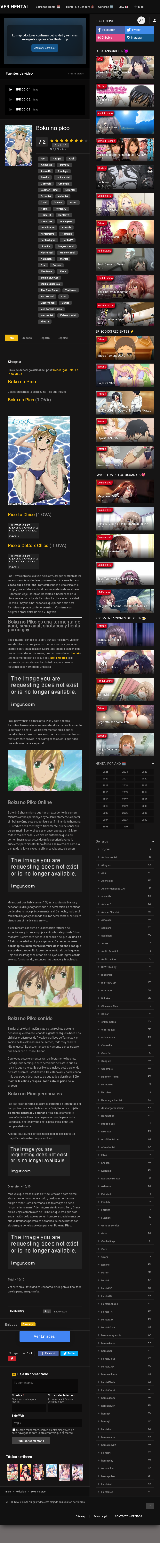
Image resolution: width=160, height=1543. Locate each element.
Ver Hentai (47, 315)
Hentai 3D (60, 208)
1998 (105, 826)
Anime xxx (46, 165)
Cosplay (106, 1061)
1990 (125, 826)
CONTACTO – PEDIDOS (128, 1516)
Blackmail (106, 974)
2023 (144, 771)
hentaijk (105, 1413)
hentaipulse (108, 1476)
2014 (144, 792)
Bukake (45, 177)
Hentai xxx (46, 221)
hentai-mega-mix (111, 1335)
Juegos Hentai (66, 246)
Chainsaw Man (109, 1006)
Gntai (43, 202)
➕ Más (139, 6)
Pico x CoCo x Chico (28, 545)
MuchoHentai (67, 252)
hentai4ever (108, 1343)
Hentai (44, 208)
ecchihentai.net (110, 1139)
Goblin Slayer (108, 1241)
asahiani (106, 927)
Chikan (105, 1014)
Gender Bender (110, 1225)
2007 (105, 812)
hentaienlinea (109, 1374)
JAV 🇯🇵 (123, 6)
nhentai (64, 259)
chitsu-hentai (108, 1021)
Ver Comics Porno (51, 309)
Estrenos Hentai (110, 1178)
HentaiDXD (107, 1366)
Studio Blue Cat (49, 277)
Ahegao (57, 158)
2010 (105, 806)
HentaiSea (107, 1492)
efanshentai (108, 1147)
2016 (105, 792)
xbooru (45, 321)
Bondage (63, 171)
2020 (144, 778)
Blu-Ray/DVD (108, 982)
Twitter (136, 30)
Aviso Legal (100, 1516)
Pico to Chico (21, 514)
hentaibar (106, 1350)
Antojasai (106, 920)
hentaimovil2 (108, 1444)
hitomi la (45, 246)
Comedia (46, 183)
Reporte (63, 337)
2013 (105, 799)
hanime (58, 202)
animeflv (64, 165)
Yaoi (42, 158)
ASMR (104, 943)
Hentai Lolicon (109, 1303)
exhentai (63, 196)
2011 (144, 799)
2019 (105, 785)
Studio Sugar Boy (50, 284)
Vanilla (65, 302)
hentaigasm (66, 221)
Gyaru (104, 1256)
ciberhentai (108, 1029)
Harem (73, 202)
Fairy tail (106, 1194)
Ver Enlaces (44, 1336)
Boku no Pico (22, 382)
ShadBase (46, 271)
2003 (125, 819)
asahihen (106, 935)
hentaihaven (47, 227)
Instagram (137, 37)
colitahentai (63, 177)
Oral (43, 265)
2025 (105, 771)
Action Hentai (109, 857)
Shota (62, 271)
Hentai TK (63, 215)
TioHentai (70, 290)
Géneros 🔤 (105, 6)
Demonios (107, 1084)
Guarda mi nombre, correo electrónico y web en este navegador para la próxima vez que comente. (43, 1431)
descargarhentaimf (112, 1108)
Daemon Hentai (49, 190)
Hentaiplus (107, 1468)
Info (11, 337)
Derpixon (106, 1092)
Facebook (108, 30)
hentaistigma (48, 240)
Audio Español (109, 951)
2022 (105, 778)
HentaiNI (106, 1452)
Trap (63, 296)
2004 (105, 819)
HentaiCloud (108, 1358)
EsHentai (46, 196)
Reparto (45, 337)
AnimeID (46, 171)
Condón (105, 1053)
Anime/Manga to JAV (113, 888)
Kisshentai (46, 252)
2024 (125, 771)
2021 (125, 778)
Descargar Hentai (111, 1100)
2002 (144, 819)
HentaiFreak (108, 1390)
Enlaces (27, 337)
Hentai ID (46, 215)
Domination (107, 1115)
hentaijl (105, 1421)
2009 (125, 806)
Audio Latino (108, 959)
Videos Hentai (68, 315)
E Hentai (70, 190)
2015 (125, 792)
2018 (125, 785)
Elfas (104, 1155)
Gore (104, 1249)
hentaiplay (107, 1460)
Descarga (28, 1324)
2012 (125, 799)
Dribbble (107, 37)
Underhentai (47, 302)
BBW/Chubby (108, 967)
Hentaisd (67, 234)
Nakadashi (46, 259)
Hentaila (66, 227)
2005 (144, 812)
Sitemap (80, 1516)
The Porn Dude (49, 290)
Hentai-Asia (108, 1327)
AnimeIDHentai (110, 912)
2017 (144, 785)
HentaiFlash (108, 1382)
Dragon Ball (108, 1123)
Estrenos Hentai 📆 (48, 6)
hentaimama (47, 234)
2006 (125, 812)
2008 (144, 806)
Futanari (105, 1217)
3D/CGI (105, 849)
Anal (71, 158)
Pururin (57, 265)
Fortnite (105, 1209)
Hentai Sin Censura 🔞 (80, 6)
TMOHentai (47, 296)
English (105, 1162)
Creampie (63, 183)
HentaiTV (67, 240)
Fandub (105, 1202)
